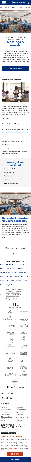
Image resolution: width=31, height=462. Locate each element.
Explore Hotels (20, 412)
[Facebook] (3, 398)
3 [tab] (15, 31)
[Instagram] (11, 398)
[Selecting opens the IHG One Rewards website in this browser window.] (15, 386)
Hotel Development (21, 409)
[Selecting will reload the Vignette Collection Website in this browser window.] (23, 318)
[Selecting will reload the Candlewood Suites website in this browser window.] (15, 381)
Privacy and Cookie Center (6, 417)
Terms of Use (5, 414)
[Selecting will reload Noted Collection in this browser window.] (10, 332)
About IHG (4, 407)
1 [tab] (13, 31)
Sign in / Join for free (20, 2)
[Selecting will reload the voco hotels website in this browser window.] (23, 332)
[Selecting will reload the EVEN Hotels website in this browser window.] (10, 353)
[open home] (1, 294)
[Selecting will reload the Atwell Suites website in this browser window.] (23, 367)
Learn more (5, 118)
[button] (28, 2)
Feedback (19, 420)
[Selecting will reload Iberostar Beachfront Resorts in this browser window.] (10, 346)
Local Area (7, 8)
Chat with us (4, 412)
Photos (27, 8)
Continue (15, 454)
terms (4, 445)
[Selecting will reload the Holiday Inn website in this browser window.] (10, 360)
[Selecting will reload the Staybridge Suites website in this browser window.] (10, 374)
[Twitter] (7, 398)
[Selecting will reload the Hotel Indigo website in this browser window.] (23, 325)
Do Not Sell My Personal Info (23, 417)
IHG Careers (19, 407)
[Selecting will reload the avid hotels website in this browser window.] (10, 367)
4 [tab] (17, 31)
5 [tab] (18, 31)
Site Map (3, 420)
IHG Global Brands (6, 409)
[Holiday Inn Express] (4, 2)
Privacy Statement (13, 448)
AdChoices (19, 414)
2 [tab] (14, 31)
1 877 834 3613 (19, 426)
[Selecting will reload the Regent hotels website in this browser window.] (23, 311)
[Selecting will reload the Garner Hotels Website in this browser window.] (23, 360)
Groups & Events (17, 8)
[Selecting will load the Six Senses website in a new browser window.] (10, 311)
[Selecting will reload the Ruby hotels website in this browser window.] (10, 339)
